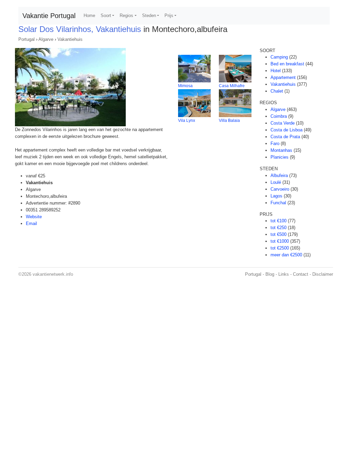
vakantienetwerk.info (53, 274)
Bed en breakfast (287, 63)
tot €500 (278, 234)
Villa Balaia (229, 120)
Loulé (276, 182)
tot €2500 (280, 248)
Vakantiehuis (70, 39)
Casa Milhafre (232, 85)
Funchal (278, 202)
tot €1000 (280, 241)
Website (34, 216)
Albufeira (279, 175)
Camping (279, 57)
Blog (269, 274)
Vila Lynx (186, 120)
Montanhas (281, 150)
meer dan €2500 (286, 254)
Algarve (45, 39)
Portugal (26, 39)
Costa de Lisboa (286, 129)
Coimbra (279, 116)
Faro (275, 143)
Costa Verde (283, 123)
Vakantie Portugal (48, 15)
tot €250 (278, 227)
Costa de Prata (285, 136)
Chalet (277, 91)
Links (283, 274)
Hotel (276, 70)
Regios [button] (126, 15)
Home (89, 15)
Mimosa (185, 85)
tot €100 (278, 220)
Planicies (280, 157)
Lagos (276, 195)
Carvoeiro (280, 189)
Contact (300, 274)
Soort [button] (106, 15)
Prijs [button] (168, 15)
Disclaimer (322, 274)
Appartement (283, 77)
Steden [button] (149, 15)
